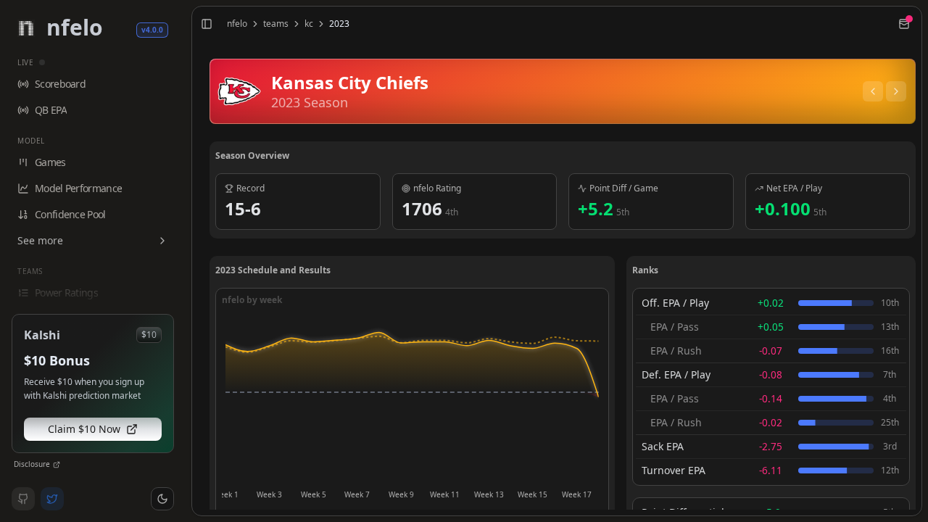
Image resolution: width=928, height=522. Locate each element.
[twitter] (52, 498)
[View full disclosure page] (56, 464)
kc (308, 24)
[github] (23, 498)
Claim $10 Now (84, 429)
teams (276, 24)
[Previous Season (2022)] (873, 91)
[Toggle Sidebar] (185, 261)
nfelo (237, 24)
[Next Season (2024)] (896, 91)
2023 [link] (339, 24)
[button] (162, 498)
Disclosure (32, 464)
